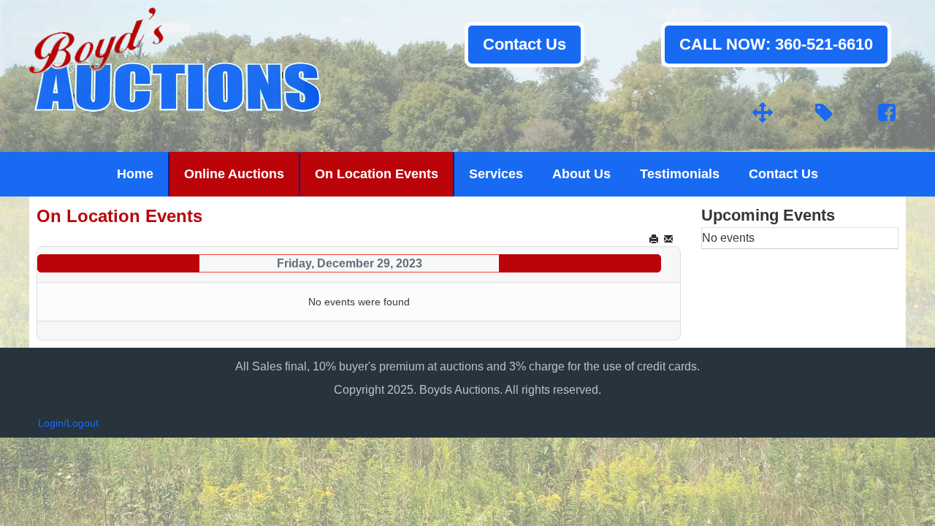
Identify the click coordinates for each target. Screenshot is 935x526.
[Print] (655, 239)
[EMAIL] (669, 239)
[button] (893, 484)
